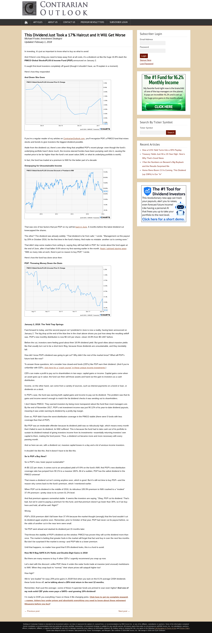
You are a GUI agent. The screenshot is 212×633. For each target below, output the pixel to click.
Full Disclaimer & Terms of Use (165, 628)
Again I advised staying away (113, 248)
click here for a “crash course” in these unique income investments (74, 367)
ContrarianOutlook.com (74, 138)
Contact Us (69, 22)
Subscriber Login (118, 22)
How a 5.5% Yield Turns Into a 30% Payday (162, 150)
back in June (81, 227)
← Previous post (32, 611)
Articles (37, 22)
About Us (53, 22)
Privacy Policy (185, 628)
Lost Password (146, 63)
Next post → (124, 611)
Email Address (146, 39)
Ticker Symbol (146, 128)
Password (144, 47)
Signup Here (145, 60)
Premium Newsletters (92, 22)
